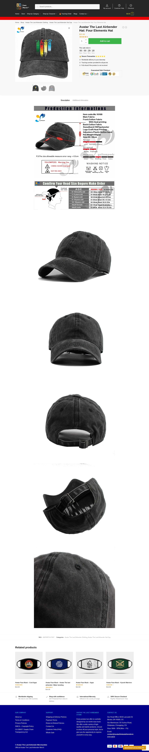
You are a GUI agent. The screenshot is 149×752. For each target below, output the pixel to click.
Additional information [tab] (80, 100)
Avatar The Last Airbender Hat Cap (60, 22)
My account (107, 8)
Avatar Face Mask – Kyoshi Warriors (119, 682)
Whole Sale (50, 732)
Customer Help (119, 8)
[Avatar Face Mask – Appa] (89, 665)
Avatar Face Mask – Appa (85, 682)
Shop (22, 22)
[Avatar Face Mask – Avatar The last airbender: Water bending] (59, 665)
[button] (69, 28)
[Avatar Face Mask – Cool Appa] (29, 665)
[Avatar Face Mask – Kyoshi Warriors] (120, 665)
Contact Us (50, 726)
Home (17, 22)
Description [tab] (65, 100)
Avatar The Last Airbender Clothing (36, 22)
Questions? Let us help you (134, 747)
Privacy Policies (21, 723)
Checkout (131, 8)
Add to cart (105, 41)
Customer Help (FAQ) (53, 729)
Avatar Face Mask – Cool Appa (26, 682)
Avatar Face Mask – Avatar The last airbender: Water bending (58, 684)
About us (18, 717)
